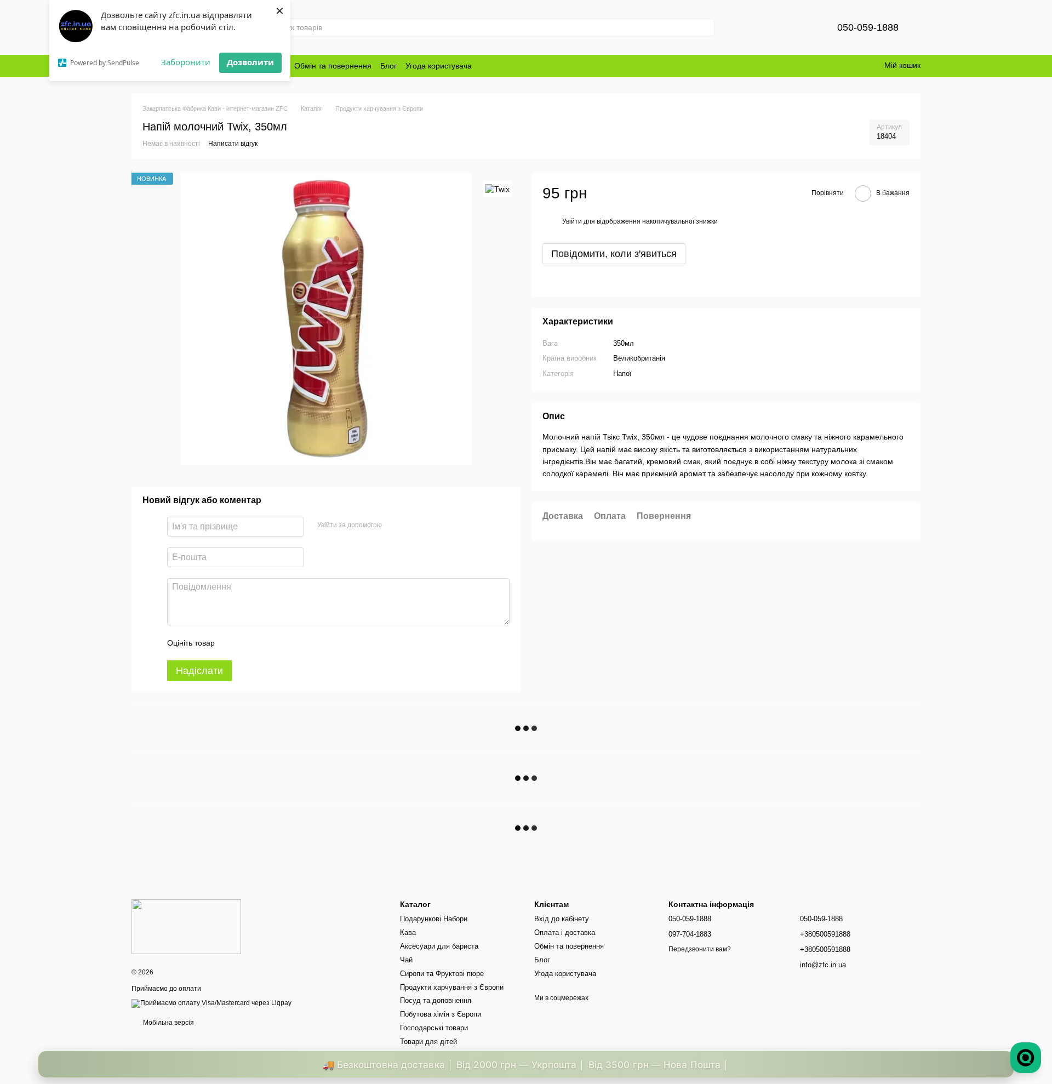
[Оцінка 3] (268, 642)
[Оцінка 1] (233, 642)
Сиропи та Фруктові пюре (442, 973)
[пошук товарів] (705, 27)
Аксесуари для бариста (439, 946)
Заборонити (185, 61)
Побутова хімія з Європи (440, 1014)
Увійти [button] (572, 222)
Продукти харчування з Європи (452, 987)
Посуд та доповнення (435, 1000)
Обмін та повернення (332, 65)
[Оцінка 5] (303, 642)
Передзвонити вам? (699, 949)
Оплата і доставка (564, 932)
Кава (408, 932)
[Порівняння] (773, 27)
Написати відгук (233, 143)
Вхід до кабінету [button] (561, 919)
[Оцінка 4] (285, 642)
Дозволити (250, 61)
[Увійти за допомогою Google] (411, 525)
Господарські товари (434, 1028)
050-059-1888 (868, 27)
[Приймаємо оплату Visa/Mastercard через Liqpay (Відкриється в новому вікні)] (211, 1003)
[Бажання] (802, 27)
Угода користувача (438, 65)
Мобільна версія (167, 1022)
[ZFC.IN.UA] (186, 926)
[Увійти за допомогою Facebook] (394, 525)
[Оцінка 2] (250, 642)
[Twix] (497, 189)
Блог (388, 65)
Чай (406, 960)
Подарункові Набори (433, 919)
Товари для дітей (428, 1041)
